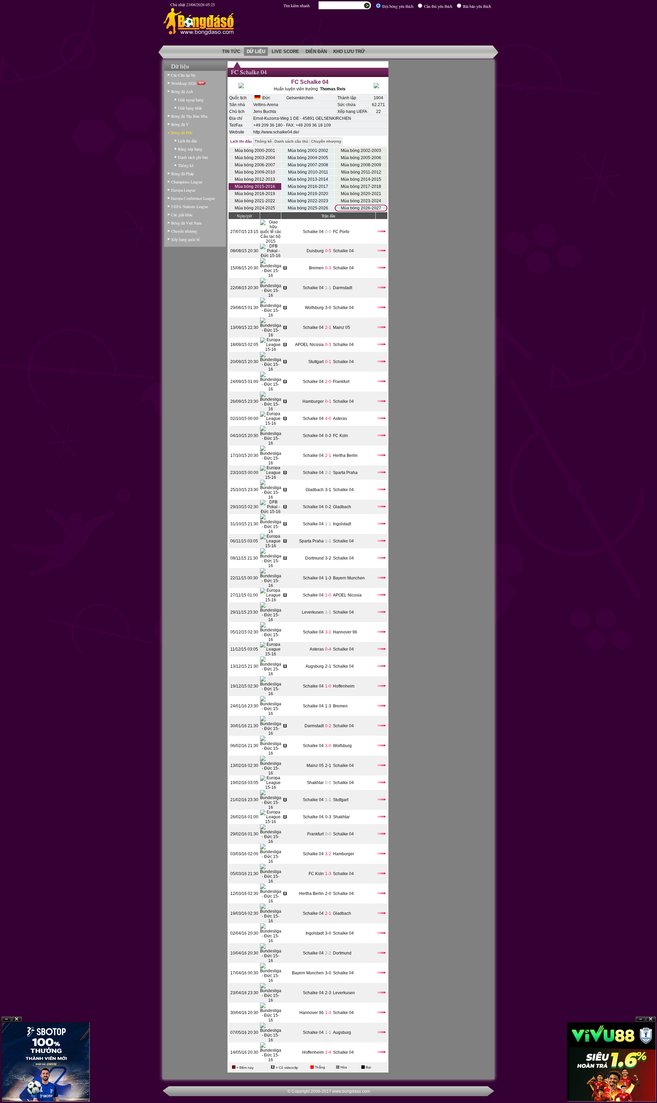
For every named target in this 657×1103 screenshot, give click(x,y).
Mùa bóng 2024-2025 (255, 208)
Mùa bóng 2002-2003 (361, 150)
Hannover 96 (345, 632)
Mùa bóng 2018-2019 (255, 193)
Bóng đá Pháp (182, 173)
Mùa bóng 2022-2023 (308, 200)
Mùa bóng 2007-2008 (308, 165)
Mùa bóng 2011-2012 (361, 172)
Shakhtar (315, 782)
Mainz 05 (341, 327)
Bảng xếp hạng (190, 149)
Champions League (186, 181)
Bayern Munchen (349, 578)
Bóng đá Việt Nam (186, 223)
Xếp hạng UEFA (352, 111)
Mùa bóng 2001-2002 (308, 150)
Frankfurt (341, 381)
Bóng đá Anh (182, 91)
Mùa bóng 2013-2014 (308, 179)
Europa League (183, 190)
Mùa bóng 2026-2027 (361, 208)
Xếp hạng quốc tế (185, 239)
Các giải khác (182, 214)
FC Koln (340, 435)
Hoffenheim (344, 686)
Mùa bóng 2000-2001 (255, 150)
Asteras (340, 418)
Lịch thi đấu (187, 140)
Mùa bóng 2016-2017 (308, 186)
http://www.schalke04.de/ (276, 132)
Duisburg (315, 250)
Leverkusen (313, 612)
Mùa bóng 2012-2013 (255, 179)
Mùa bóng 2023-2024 (361, 200)
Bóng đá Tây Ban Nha (189, 116)
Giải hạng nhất (190, 108)
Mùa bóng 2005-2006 (361, 157)
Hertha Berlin (345, 455)
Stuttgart (316, 361)
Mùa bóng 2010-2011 (308, 172)
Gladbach (315, 489)
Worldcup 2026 (184, 83)
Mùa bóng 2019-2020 (308, 193)
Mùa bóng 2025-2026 (308, 208)
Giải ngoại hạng (191, 99)
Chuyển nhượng (184, 231)
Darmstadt (342, 287)
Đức (265, 97)
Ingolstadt (342, 524)
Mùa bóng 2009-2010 (255, 172)
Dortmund (314, 558)
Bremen (316, 268)
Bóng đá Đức (182, 132)
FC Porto (341, 231)
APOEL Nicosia (309, 344)
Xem (640, 1086)
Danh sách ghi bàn (193, 157)
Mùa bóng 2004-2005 (308, 157)
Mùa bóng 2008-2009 (361, 165)
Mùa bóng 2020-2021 (361, 193)
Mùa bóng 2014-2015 (361, 179)
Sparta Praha (345, 472)
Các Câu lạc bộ (183, 75)
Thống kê (185, 165)
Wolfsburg (314, 307)
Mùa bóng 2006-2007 (255, 165)
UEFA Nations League (189, 206)
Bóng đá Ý (180, 124)
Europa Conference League (193, 198)
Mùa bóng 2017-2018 (361, 186)
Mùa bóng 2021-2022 (255, 200)
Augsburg (315, 666)
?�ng (651, 1086)
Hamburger (313, 401)
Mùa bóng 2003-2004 (255, 157)
